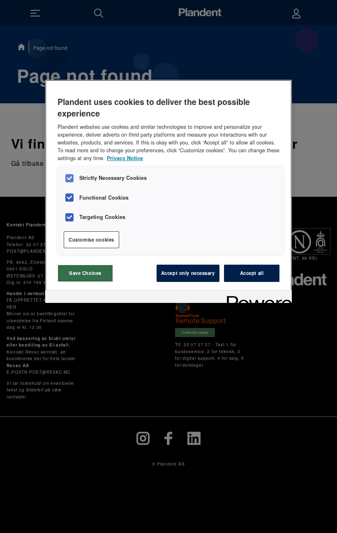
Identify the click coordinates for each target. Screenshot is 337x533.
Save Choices (85, 273)
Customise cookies (91, 239)
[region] (168, 191)
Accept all (252, 273)
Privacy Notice (125, 158)
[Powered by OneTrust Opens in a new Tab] (256, 298)
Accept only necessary (188, 273)
